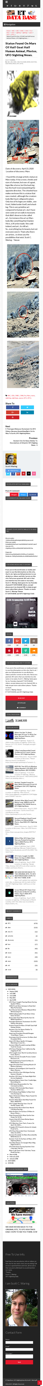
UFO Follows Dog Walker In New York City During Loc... (22, 1093)
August (12, 991)
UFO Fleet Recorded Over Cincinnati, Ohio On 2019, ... (22, 1132)
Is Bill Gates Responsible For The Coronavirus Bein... (20, 1085)
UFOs (13, 34)
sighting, (34, 62)
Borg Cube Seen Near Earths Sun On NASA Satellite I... (21, 1018)
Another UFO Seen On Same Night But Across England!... (22, 1077)
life (8, 948)
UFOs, (21, 63)
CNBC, (15, 62)
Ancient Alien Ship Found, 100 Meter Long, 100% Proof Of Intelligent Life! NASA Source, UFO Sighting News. (25, 803)
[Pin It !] (12, 417)
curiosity (10, 936)
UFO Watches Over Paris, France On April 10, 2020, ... (21, 1124)
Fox (31, 31)
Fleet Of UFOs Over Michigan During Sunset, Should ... (22, 1073)
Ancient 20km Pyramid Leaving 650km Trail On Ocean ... (22, 1046)
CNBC (22, 31)
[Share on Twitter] (27, 407)
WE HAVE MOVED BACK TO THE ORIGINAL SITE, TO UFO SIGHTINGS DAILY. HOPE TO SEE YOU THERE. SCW (25, 875)
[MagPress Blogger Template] (21, 15)
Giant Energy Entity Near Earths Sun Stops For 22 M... (21, 1116)
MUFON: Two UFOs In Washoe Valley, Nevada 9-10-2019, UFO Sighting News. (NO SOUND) (26, 768)
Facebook (32, 495)
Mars (8, 32)
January (12, 1159)
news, (29, 62)
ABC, (8, 62)
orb (9, 965)
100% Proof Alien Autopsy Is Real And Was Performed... (22, 1007)
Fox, (21, 62)
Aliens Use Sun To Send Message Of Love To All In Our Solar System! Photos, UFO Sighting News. (25, 735)
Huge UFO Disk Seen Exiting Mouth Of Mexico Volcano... (22, 1065)
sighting (18, 32)
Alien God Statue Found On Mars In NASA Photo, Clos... (21, 1061)
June (11, 996)
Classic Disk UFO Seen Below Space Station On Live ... (21, 1120)
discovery (11, 940)
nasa (9, 957)
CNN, (18, 62)
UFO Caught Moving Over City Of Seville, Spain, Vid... (20, 1104)
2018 (10, 1163)
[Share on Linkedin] (27, 412)
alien (9, 927)
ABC (13, 31)
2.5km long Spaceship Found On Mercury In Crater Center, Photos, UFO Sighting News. (25, 752)
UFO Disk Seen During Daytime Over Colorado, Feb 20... (22, 1147)
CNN (26, 31)
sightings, (9, 63)
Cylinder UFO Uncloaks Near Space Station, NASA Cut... (21, 1089)
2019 (10, 1161)
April (11, 1000)
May (11, 998)
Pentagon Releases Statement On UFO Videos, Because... (22, 1022)
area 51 (10, 932)
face (9, 944)
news (12, 32)
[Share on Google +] (12, 412)
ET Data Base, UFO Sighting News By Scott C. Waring (21, 1380)
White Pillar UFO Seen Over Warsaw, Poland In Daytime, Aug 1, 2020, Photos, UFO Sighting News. (25, 841)
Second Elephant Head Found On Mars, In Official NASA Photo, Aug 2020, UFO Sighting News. (26, 821)
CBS (17, 31)
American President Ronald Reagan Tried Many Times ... (21, 1034)
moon (9, 953)
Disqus (23, 495)
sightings (24, 32)
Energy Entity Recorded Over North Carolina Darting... (21, 1108)
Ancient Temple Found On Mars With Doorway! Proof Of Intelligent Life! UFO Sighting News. (26, 785)
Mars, (25, 62)
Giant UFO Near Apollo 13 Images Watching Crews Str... (20, 1042)
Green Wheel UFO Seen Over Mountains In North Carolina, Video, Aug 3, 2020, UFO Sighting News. (25, 892)
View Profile (14, 470)
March (12, 1154)
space (30, 32)
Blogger (14, 495)
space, (15, 63)
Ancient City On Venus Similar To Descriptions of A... (20, 1030)
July (11, 993)
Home (8, 31)
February (13, 1156)
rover (9, 969)
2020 (10, 989)
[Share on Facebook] (12, 407)
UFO (8, 34)
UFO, (18, 63)
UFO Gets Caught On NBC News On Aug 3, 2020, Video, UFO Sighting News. (25, 858)
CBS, (11, 62)
